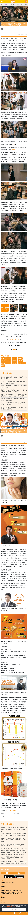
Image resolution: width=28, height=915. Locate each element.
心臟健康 (9, 892)
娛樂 (2, 29)
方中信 (14, 363)
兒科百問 (19, 892)
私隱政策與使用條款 (10, 906)
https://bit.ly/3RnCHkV (14, 339)
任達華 (3, 363)
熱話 (10, 882)
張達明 (14, 358)
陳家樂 (3, 361)
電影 (24, 363)
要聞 (7, 882)
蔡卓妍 (9, 358)
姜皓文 (20, 358)
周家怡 (20, 361)
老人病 (7, 894)
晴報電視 (7, 4)
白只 (20, 363)
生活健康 (14, 890)
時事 (18, 4)
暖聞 (13, 882)
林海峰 (9, 361)
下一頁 (13, 144)
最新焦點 (3, 882)
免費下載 (14, 349)
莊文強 (9, 363)
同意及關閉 (14, 909)
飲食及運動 (8, 890)
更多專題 (17, 894)
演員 (3, 365)
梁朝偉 (3, 358)
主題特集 (13, 4)
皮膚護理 (12, 894)
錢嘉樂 (14, 361)
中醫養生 (19, 890)
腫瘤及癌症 (3, 892)
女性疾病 (3, 894)
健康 (2, 4)
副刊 (22, 4)
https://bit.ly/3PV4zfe (12, 811)
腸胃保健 (14, 892)
